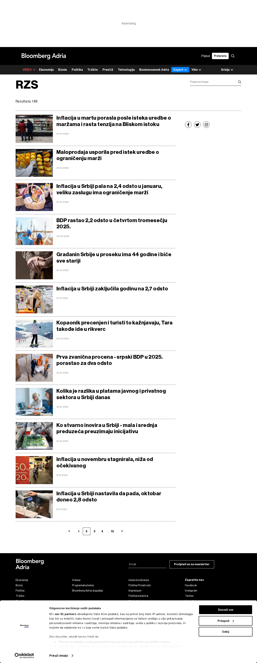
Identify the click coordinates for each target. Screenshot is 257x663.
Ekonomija (46, 69)
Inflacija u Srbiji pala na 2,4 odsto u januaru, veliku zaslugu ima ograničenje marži (109, 189)
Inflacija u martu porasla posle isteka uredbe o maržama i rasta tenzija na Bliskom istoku (113, 121)
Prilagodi (223, 620)
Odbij (225, 631)
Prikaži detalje (58, 655)
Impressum (135, 590)
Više (195, 69)
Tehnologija (126, 69)
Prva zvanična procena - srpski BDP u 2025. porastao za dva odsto (109, 360)
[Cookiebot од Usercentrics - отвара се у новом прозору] (24, 655)
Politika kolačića (138, 595)
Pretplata (220, 56)
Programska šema (83, 585)
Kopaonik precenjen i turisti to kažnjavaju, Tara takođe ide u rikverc (114, 326)
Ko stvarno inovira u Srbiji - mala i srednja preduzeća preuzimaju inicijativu (106, 428)
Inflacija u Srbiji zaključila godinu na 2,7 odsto (112, 289)
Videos (76, 580)
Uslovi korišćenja (138, 580)
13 (112, 531)
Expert (178, 69)
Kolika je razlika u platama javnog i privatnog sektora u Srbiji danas (111, 394)
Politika (77, 69)
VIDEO (27, 69)
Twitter (189, 595)
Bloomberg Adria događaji (87, 590)
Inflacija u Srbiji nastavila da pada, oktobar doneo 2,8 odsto (108, 496)
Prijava (205, 56)
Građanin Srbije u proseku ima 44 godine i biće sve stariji (113, 257)
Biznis (62, 69)
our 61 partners (66, 614)
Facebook (191, 585)
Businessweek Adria (154, 69)
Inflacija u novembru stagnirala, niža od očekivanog (104, 462)
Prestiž (108, 69)
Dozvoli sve (225, 609)
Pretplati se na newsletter (192, 564)
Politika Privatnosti (139, 585)
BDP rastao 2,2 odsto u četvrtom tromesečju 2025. (111, 223)
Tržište (92, 69)
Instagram (191, 590)
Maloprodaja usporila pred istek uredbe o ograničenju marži (107, 155)
